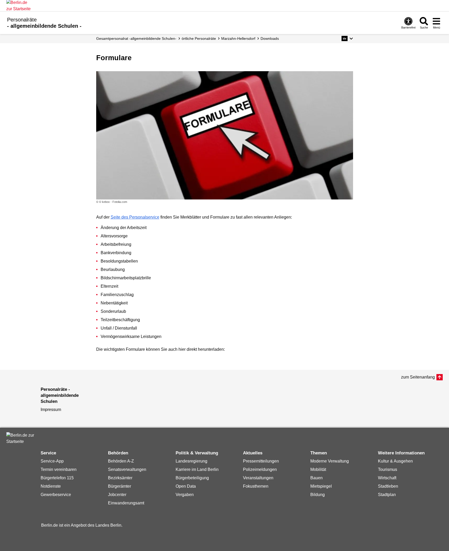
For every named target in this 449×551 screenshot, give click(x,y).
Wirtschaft (387, 478)
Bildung (317, 494)
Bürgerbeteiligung (192, 478)
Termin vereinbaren (59, 469)
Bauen (316, 478)
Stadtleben (388, 486)
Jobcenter (117, 494)
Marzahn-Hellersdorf (238, 38)
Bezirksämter (120, 478)
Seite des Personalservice (135, 217)
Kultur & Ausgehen (395, 461)
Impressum (51, 409)
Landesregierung (191, 461)
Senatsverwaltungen (127, 469)
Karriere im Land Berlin (197, 469)
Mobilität (318, 469)
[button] (347, 38)
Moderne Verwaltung (329, 461)
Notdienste (51, 486)
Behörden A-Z (121, 461)
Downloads (270, 38)
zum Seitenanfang (418, 377)
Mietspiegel (321, 486)
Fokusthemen (255, 486)
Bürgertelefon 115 (57, 478)
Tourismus (387, 469)
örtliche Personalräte (199, 38)
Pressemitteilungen (261, 461)
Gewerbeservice (56, 494)
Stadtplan (387, 494)
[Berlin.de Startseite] (22, 438)
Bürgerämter (119, 486)
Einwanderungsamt (126, 503)
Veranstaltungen (258, 478)
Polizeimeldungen (260, 469)
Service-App (52, 461)
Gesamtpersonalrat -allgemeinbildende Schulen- (136, 38)
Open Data (186, 486)
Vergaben (185, 494)
